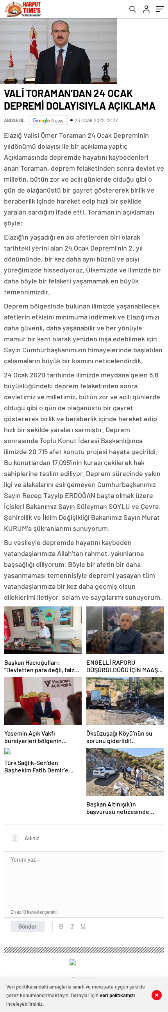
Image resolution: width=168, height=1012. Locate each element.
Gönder (27, 926)
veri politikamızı (117, 995)
